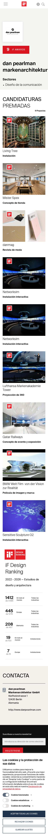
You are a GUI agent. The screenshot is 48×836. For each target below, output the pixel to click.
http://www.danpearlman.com (24, 710)
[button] (37, 4)
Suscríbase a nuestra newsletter (17, 734)
